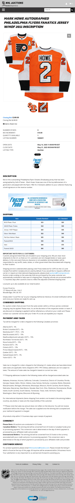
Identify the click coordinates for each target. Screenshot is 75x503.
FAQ (46, 464)
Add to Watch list (10, 124)
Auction (41, 150)
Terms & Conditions (22, 464)
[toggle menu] (3, 9)
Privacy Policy (37, 464)
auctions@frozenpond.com (59, 273)
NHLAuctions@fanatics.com (39, 448)
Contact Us (55, 464)
